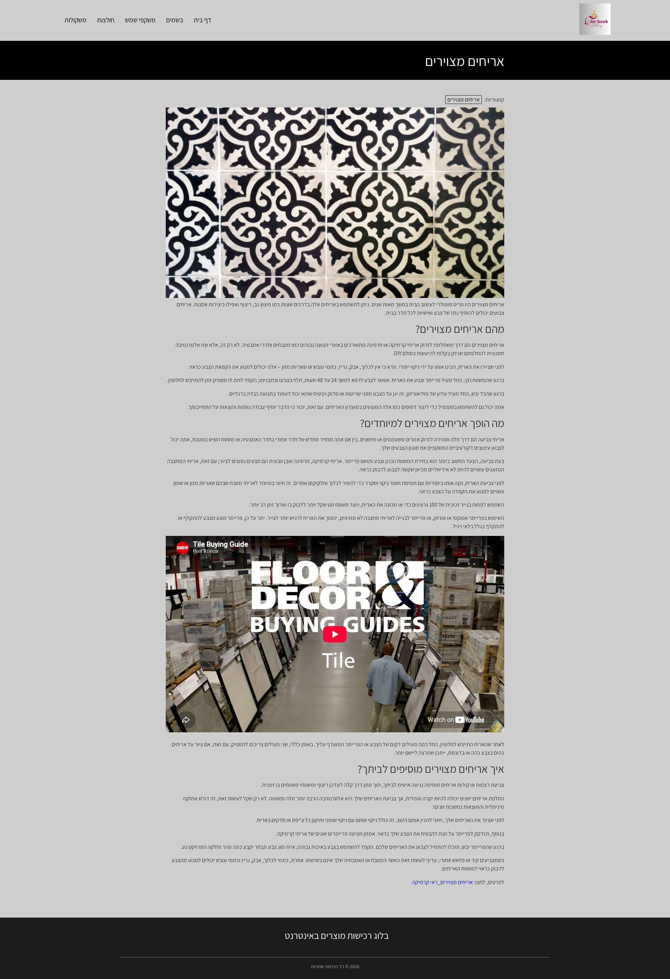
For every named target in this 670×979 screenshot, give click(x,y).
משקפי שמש (140, 20)
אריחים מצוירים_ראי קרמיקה (442, 882)
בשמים (174, 20)
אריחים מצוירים (463, 99)
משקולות (76, 20)
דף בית (202, 20)
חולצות (105, 20)
